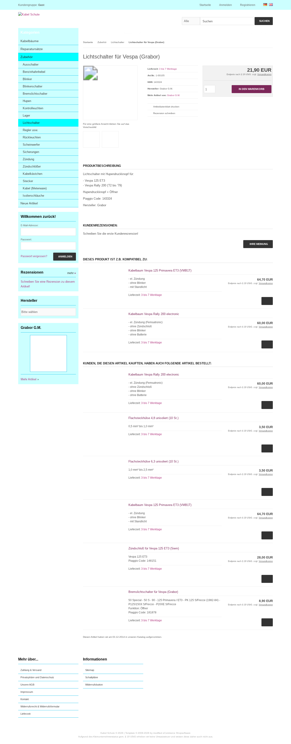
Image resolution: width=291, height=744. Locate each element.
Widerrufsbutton (94, 684)
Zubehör (26, 57)
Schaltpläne (91, 677)
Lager (26, 115)
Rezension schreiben (164, 113)
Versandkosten (264, 74)
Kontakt (92, 33)
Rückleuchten (32, 137)
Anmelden (64, 256)
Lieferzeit (25, 713)
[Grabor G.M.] (263, 56)
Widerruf (143, 33)
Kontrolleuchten (33, 108)
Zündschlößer (32, 166)
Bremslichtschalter (35, 93)
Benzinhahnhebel (34, 72)
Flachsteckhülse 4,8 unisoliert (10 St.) (153, 418)
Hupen (27, 101)
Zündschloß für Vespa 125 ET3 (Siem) (153, 548)
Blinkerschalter (32, 86)
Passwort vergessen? (34, 256)
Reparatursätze (31, 49)
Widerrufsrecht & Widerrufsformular (40, 706)
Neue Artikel (29, 203)
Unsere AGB (27, 684)
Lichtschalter (31, 122)
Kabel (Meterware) (35, 188)
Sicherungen (31, 152)
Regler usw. (30, 130)
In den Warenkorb (251, 89)
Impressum (110, 33)
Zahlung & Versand (30, 670)
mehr (71, 273)
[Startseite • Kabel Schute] (61, 14)
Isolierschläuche (33, 195)
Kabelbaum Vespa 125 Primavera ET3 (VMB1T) (159, 270)
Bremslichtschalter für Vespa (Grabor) (153, 592)
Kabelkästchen (32, 173)
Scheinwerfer (31, 144)
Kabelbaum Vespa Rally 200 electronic (153, 314)
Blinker (27, 79)
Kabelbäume (29, 41)
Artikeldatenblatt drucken (166, 106)
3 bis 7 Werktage (168, 69)
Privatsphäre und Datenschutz (37, 677)
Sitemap (89, 670)
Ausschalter (30, 64)
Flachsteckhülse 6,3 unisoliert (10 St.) (153, 461)
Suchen (264, 21)
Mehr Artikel (28, 379)
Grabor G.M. (173, 95)
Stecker (28, 181)
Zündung (28, 159)
